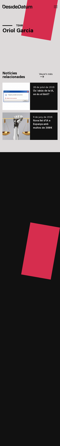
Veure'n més (46, 74)
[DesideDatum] (16, 7)
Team (19, 25)
